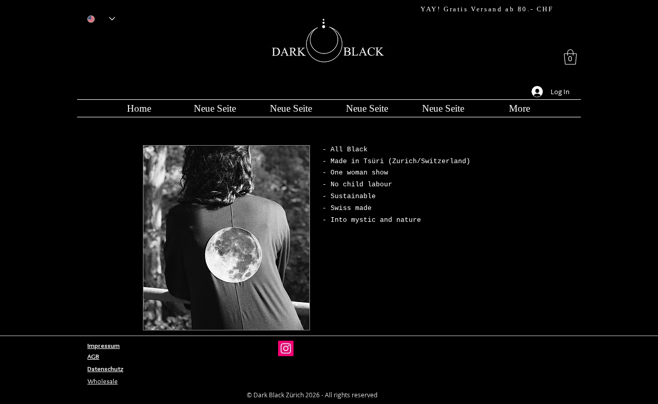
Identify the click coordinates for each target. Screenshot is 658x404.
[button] (570, 57)
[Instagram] (286, 348)
